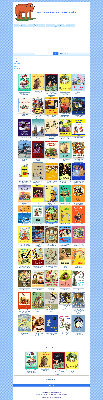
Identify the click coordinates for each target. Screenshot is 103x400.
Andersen (23, 25)
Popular (17, 25)
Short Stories (60, 25)
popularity (17, 63)
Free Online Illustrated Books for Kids (56, 12)
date (16, 61)
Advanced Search (63, 53)
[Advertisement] (51, 39)
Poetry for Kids (51, 25)
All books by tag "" (51, 379)
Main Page (51, 385)
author (16, 66)
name (15, 65)
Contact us (39, 394)
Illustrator (17, 68)
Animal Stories (40, 25)
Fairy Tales (31, 25)
